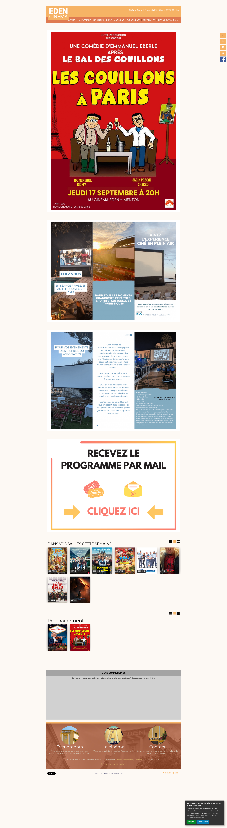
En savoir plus (203, 822)
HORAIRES (98, 20)
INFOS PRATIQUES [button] (167, 20)
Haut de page (171, 773)
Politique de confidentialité (112, 764)
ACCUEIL (72, 20)
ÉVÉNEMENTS (133, 20)
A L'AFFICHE (85, 20)
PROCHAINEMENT (115, 20)
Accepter (191, 822)
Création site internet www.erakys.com (109, 773)
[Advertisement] (113, 698)
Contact (138, 760)
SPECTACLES (149, 20)
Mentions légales (125, 760)
